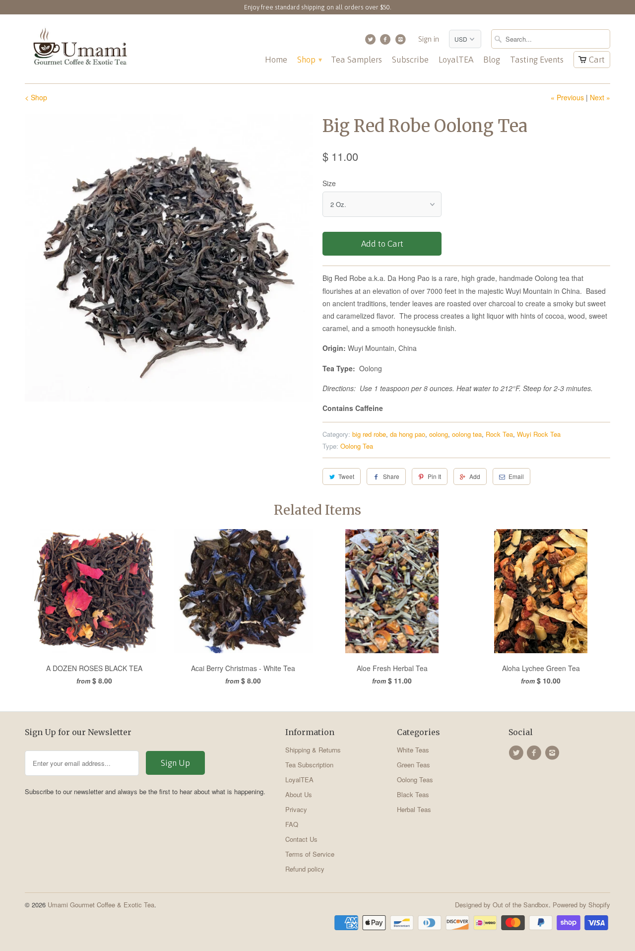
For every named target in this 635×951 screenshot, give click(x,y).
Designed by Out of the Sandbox (502, 904)
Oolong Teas (415, 779)
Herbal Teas (414, 809)
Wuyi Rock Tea (539, 434)
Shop (309, 60)
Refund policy (304, 869)
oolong (438, 434)
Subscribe (410, 60)
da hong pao (407, 434)
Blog (491, 60)
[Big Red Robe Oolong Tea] (169, 258)
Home (276, 60)
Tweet (346, 476)
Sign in (428, 39)
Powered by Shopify (581, 904)
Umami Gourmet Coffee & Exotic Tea (101, 904)
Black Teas (413, 794)
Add (474, 476)
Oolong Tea (356, 446)
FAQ (291, 824)
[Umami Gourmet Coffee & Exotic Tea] (79, 49)
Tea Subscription (309, 764)
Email (516, 476)
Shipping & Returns (313, 749)
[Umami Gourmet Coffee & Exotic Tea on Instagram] (401, 42)
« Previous (567, 97)
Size (329, 183)
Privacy (296, 809)
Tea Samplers (356, 60)
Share (391, 476)
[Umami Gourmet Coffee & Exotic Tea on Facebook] (386, 42)
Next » (600, 97)
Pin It (434, 476)
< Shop (36, 97)
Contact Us (301, 839)
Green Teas (413, 764)
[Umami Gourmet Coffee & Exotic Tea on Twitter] (371, 42)
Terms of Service (309, 854)
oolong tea (467, 434)
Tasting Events (537, 60)
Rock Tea (499, 434)
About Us (298, 794)
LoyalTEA (456, 60)
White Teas (413, 749)
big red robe (369, 434)
